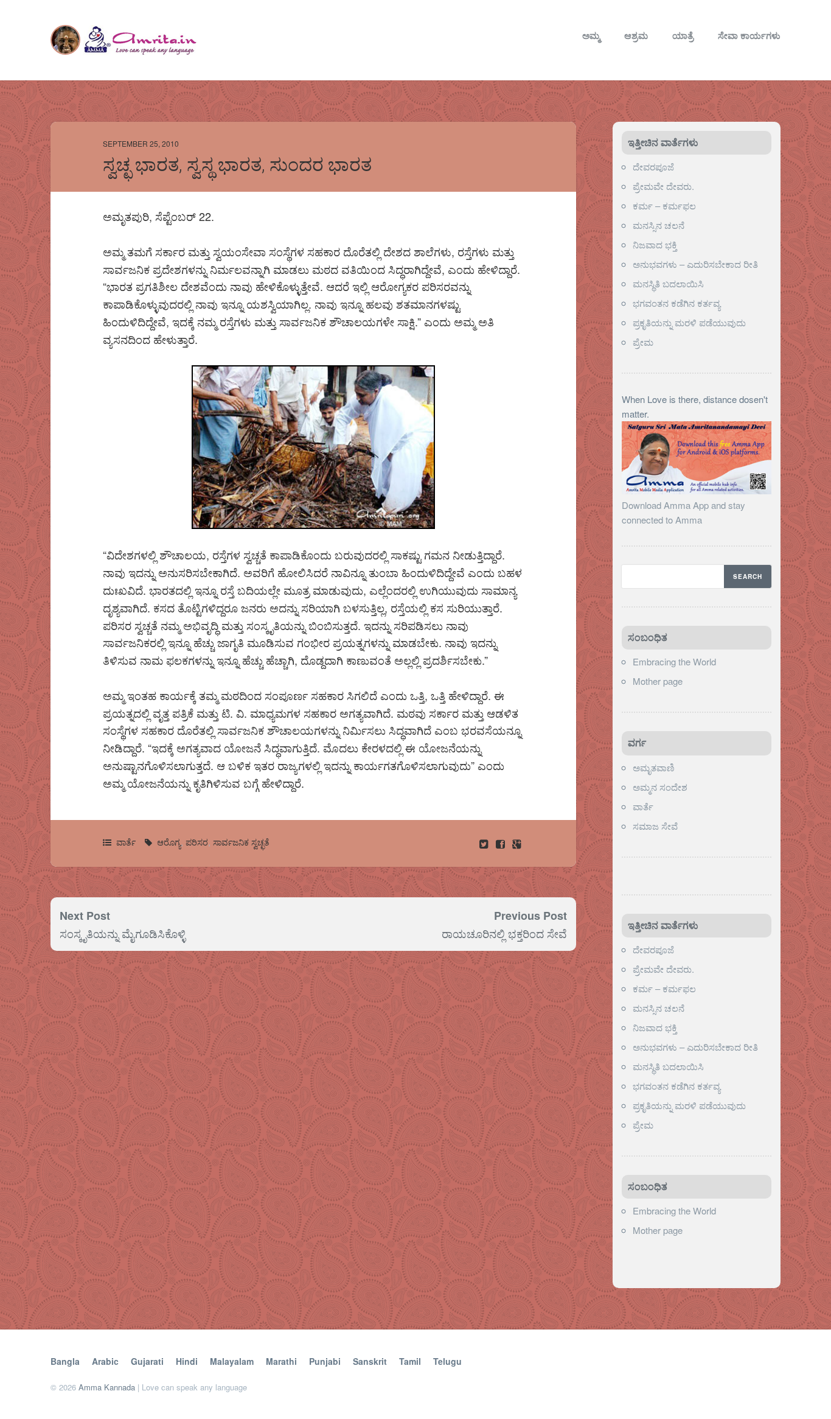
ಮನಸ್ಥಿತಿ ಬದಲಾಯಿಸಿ (668, 283)
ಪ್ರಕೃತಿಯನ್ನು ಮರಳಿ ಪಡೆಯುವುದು (689, 322)
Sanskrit (370, 1361)
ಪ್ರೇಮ (644, 341)
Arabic (105, 1361)
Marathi (281, 1361)
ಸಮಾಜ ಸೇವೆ (655, 825)
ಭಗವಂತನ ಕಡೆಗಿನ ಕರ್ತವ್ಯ (676, 302)
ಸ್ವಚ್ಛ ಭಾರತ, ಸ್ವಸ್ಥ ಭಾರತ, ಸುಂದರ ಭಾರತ (237, 164)
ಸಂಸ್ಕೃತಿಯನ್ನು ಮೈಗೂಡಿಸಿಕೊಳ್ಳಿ (123, 933)
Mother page (658, 680)
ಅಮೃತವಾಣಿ (654, 767)
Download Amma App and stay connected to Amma (683, 512)
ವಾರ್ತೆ (126, 842)
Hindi (187, 1361)
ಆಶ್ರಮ (636, 35)
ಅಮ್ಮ (591, 35)
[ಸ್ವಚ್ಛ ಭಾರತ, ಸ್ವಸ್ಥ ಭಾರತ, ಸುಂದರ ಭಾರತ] (501, 843)
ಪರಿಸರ (197, 842)
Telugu (447, 1361)
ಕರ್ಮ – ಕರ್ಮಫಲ (664, 205)
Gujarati (147, 1361)
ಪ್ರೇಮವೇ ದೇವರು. (663, 186)
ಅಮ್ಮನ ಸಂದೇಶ (660, 786)
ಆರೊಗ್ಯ (169, 842)
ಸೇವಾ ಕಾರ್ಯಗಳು (749, 35)
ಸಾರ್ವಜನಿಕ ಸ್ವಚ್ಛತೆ (241, 842)
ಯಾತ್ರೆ (683, 35)
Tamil (410, 1361)
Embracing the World (674, 661)
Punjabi (325, 1361)
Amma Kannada (106, 1387)
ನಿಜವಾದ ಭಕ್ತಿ (655, 244)
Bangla (65, 1361)
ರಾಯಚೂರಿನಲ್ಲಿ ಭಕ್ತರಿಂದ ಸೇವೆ (504, 933)
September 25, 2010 (141, 143)
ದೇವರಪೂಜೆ (653, 166)
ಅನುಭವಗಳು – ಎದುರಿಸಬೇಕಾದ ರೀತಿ (695, 264)
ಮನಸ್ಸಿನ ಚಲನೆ (658, 225)
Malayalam (232, 1361)
